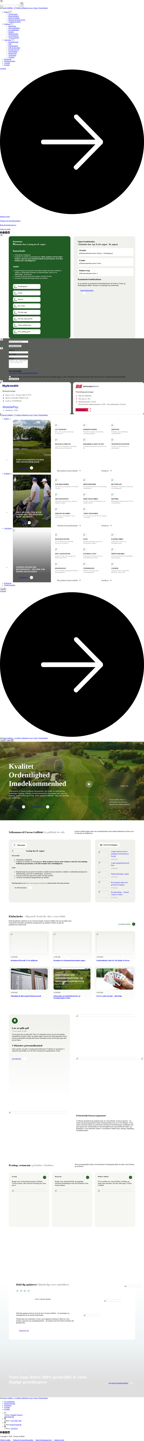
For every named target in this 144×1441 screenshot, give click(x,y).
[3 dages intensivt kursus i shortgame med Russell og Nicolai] (103, 852)
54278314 (14, 1428)
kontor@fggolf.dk (15, 1425)
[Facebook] (1, 1433)
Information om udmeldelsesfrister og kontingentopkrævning (67, 997)
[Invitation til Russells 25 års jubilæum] (29, 934)
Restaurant (7, 583)
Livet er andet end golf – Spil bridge (109, 996)
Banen (6, 419)
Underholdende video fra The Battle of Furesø (112, 960)
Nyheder (7, 1407)
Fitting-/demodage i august (120, 874)
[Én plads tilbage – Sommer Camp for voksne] (103, 891)
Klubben (7, 473)
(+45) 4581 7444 (15, 1421)
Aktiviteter (7, 528)
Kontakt (7, 1409)
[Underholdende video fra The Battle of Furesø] (114, 934)
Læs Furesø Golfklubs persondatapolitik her (23, 373)
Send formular (14, 379)
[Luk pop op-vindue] (1, 235)
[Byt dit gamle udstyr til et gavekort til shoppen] (103, 882)
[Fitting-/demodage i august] (103, 872)
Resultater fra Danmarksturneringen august (69, 960)
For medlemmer (9, 1402)
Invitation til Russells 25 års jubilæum (24, 960)
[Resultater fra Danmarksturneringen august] (72, 934)
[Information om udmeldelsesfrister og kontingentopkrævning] (72, 969)
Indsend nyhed (59, 1440)
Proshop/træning (9, 585)
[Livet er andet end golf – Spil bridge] (114, 969)
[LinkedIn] (9, 1433)
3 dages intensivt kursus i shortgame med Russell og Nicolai (120, 854)
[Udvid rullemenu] (10, 419)
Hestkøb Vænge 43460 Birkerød (13, 1416)
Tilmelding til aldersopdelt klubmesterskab (26, 996)
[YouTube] (6, 1433)
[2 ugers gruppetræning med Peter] (103, 862)
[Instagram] (4, 1433)
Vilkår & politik (5, 1440)
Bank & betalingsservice (44, 1440)
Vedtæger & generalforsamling (23, 1440)
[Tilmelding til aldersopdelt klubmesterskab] (29, 969)
